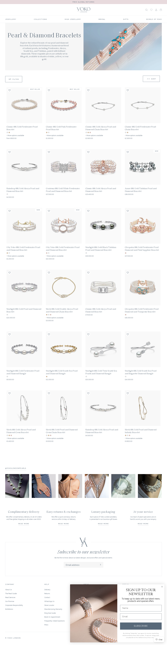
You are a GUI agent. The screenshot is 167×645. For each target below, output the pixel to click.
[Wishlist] (151, 10)
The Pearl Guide (11, 593)
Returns (47, 593)
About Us (8, 589)
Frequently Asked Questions (54, 621)
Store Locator (49, 605)
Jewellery (10, 19)
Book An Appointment (52, 617)
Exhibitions (9, 609)
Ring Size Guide (50, 613)
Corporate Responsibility (14, 605)
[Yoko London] (83, 9)
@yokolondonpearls (15, 468)
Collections (40, 19)
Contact (47, 597)
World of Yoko (154, 19)
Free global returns (83, 2)
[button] (161, 10)
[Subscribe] (100, 565)
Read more (23, 524)
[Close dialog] (162, 586)
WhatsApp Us (49, 601)
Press (46, 625)
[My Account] (156, 10)
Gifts (126, 19)
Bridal (102, 19)
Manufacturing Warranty (53, 609)
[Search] (146, 10)
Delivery (47, 589)
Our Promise (9, 601)
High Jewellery (73, 19)
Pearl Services (10, 597)
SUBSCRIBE (141, 626)
